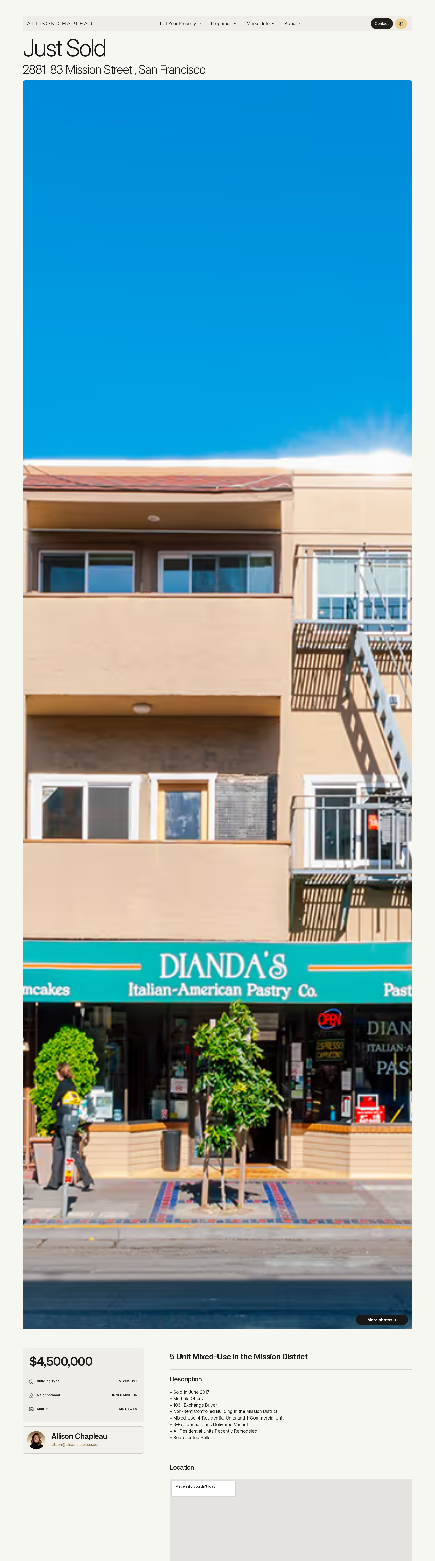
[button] (181, 23)
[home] (59, 24)
